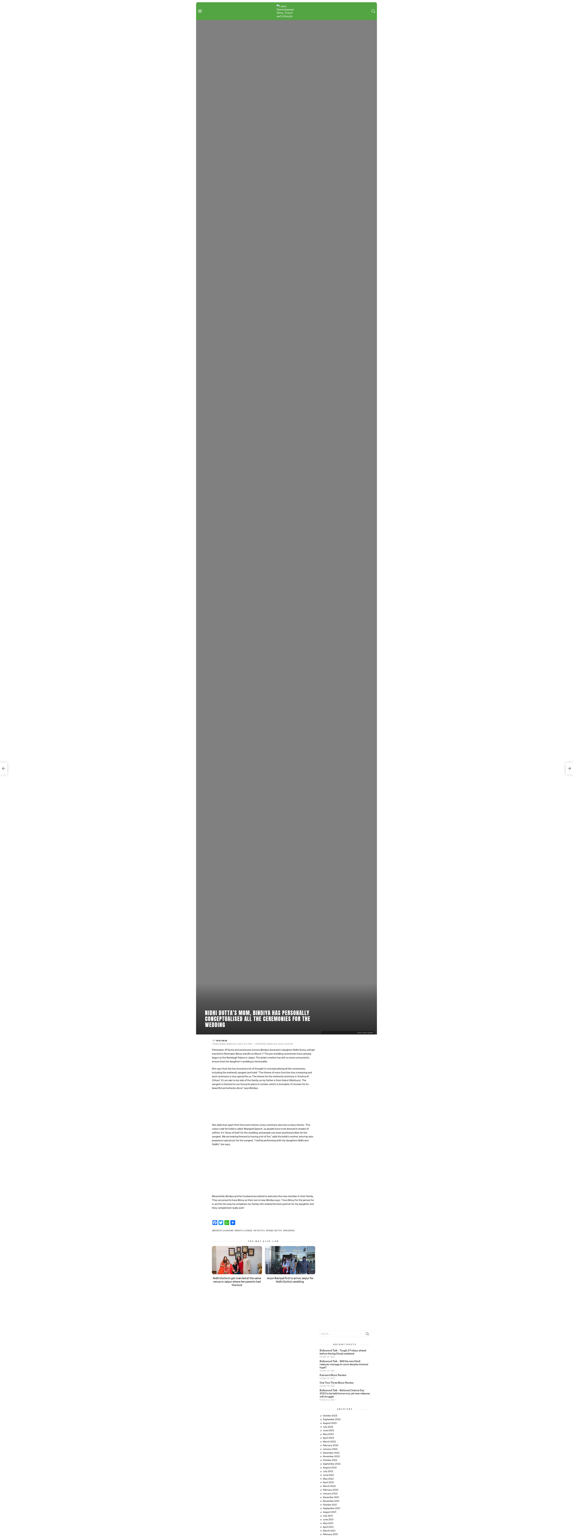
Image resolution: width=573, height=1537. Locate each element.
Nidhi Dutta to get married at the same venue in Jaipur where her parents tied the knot (237, 1282)
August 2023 (330, 1423)
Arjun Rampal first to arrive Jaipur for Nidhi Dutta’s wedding (290, 1280)
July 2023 (328, 1427)
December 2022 (331, 1453)
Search (367, 1335)
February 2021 (330, 1534)
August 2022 (330, 1467)
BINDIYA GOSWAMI (223, 1230)
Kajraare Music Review (333, 1375)
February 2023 (330, 1445)
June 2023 (328, 1430)
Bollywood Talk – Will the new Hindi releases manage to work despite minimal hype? (344, 1364)
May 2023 (328, 1434)
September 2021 (331, 1508)
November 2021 (331, 1501)
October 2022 (330, 1460)
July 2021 (328, 1516)
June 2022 (328, 1475)
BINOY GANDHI (244, 1230)
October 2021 (330, 1505)
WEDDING (289, 1230)
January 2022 (330, 1493)
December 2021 (331, 1497)
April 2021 (328, 1527)
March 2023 (329, 1441)
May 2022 (328, 1479)
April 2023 (328, 1438)
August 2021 (329, 1512)
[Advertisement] (263, 1107)
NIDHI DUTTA (274, 1230)
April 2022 (328, 1482)
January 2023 (330, 1449)
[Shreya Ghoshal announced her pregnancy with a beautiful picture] (569, 769)
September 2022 (332, 1464)
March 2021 (329, 1531)
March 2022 (329, 1486)
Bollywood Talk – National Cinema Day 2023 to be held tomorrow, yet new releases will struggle (345, 1393)
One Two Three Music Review (337, 1383)
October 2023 (330, 1415)
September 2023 (332, 1419)
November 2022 (331, 1456)
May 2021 (328, 1523)
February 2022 (330, 1490)
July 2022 (328, 1471)
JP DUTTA (260, 1230)
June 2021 (328, 1519)
